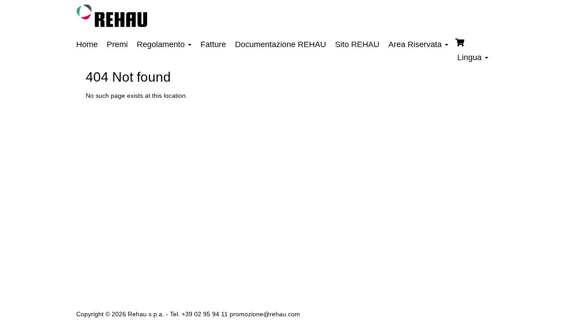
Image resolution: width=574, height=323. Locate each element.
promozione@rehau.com (265, 314)
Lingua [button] (470, 57)
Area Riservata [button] (416, 44)
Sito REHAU (357, 44)
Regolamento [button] (162, 44)
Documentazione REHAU (280, 44)
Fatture (213, 44)
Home (87, 44)
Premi (117, 44)
